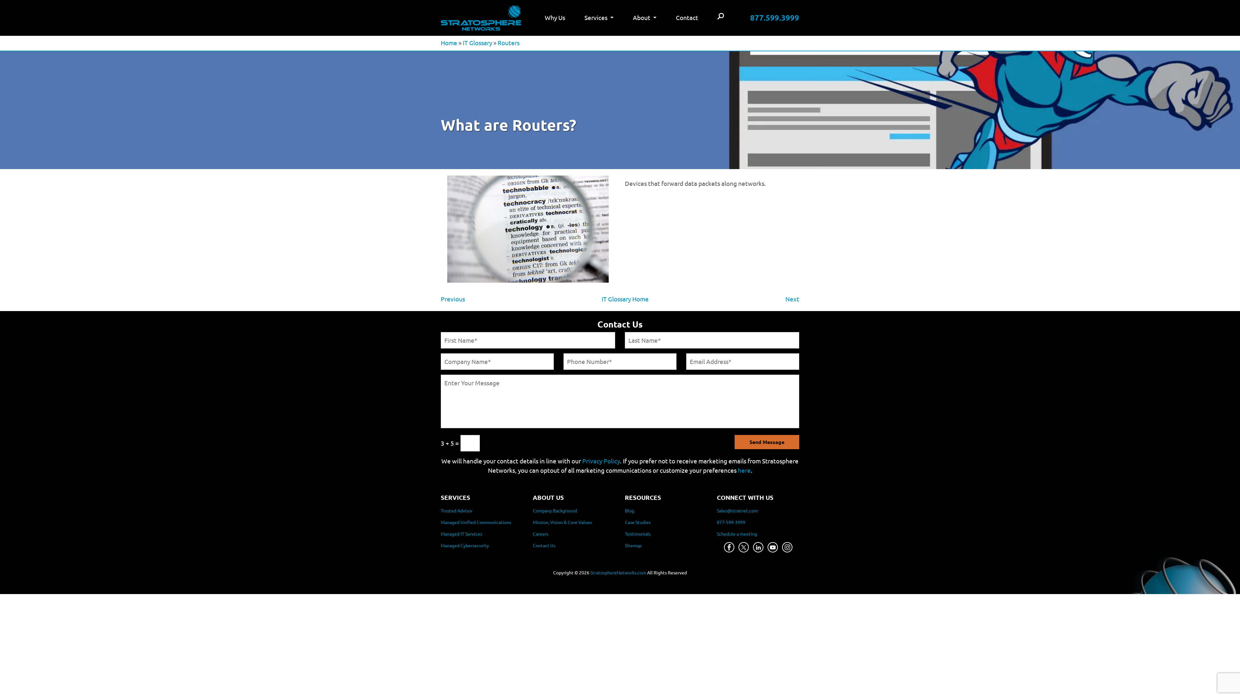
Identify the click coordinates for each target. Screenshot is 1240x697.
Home (449, 42)
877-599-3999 (731, 522)
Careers (540, 534)
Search (720, 16)
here (744, 470)
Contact (687, 17)
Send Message (766, 442)
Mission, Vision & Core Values (562, 522)
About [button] (642, 17)
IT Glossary (477, 42)
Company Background (555, 510)
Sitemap (633, 545)
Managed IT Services (461, 534)
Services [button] (596, 17)
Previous (453, 299)
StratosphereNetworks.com (618, 572)
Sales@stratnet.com (737, 510)
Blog (629, 510)
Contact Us (544, 545)
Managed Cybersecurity (465, 545)
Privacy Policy (601, 461)
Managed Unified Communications (476, 522)
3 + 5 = (450, 443)
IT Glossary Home (625, 299)
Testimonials (638, 534)
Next (792, 299)
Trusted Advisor (456, 510)
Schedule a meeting (737, 534)
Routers (509, 42)
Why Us (555, 17)
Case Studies (638, 522)
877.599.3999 (774, 18)
